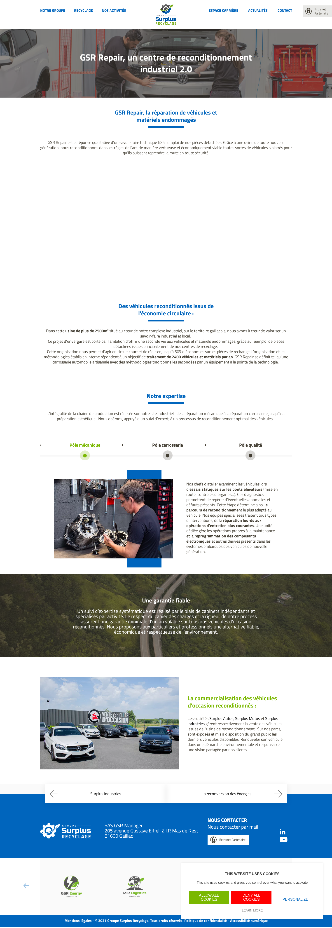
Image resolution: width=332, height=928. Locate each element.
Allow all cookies (209, 897)
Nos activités (114, 10)
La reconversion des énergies (226, 794)
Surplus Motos (247, 718)
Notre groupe (52, 10)
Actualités (258, 10)
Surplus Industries (105, 794)
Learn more (252, 910)
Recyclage (83, 10)
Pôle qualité (250, 445)
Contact (285, 10)
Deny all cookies (251, 897)
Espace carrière (223, 10)
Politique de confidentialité (205, 920)
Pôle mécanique (85, 445)
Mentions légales (78, 920)
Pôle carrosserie (167, 445)
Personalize (295, 899)
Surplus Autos (221, 718)
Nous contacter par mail (233, 827)
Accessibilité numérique (249, 920)
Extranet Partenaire (321, 11)
